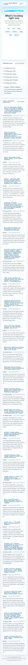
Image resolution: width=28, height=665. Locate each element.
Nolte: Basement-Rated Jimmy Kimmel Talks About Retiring (13, 158)
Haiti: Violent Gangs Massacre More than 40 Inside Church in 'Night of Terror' (13, 501)
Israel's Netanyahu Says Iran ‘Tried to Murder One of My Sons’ (13, 637)
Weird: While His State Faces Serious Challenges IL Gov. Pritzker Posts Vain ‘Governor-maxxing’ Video (13, 411)
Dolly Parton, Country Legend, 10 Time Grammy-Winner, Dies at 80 (12, 327)
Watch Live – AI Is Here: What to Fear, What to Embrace (12, 523)
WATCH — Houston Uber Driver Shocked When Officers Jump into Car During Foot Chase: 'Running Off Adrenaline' (13, 181)
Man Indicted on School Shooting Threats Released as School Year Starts (14, 368)
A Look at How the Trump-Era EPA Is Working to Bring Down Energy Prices (13, 592)
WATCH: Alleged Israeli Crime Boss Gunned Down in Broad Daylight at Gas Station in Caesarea (13, 390)
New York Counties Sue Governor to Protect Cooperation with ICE (12, 229)
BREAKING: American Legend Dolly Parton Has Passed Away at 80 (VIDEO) (13, 348)
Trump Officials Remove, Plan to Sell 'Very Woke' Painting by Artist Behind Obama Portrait (13, 570)
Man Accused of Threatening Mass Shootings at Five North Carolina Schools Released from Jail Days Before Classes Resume (13, 135)
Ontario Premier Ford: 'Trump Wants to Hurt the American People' (13, 456)
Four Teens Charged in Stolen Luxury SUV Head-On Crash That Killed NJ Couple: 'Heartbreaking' (14, 280)
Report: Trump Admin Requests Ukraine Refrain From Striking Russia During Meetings (13, 434)
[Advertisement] (14, 47)
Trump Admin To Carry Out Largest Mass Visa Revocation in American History (13, 478)
